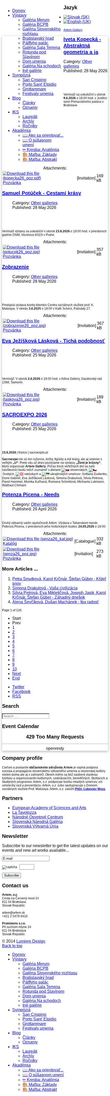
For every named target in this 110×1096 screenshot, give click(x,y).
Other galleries (77, 63)
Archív (28, 121)
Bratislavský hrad (38, 38)
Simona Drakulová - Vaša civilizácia (45, 588)
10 (14, 669)
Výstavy (19, 15)
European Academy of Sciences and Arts (49, 808)
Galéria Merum (36, 20)
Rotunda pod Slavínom (34, 54)
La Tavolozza (24, 812)
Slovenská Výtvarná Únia (35, 826)
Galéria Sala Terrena (41, 47)
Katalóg (10, 543)
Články (29, 103)
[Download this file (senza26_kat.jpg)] (38, 539)
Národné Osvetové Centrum (37, 817)
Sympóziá (21, 75)
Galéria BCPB (35, 24)
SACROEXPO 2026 (24, 414)
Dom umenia (34, 61)
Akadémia (21, 130)
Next (16, 673)
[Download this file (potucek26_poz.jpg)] (39, 252)
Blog (16, 98)
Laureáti (30, 116)
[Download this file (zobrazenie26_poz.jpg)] (39, 325)
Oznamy (30, 107)
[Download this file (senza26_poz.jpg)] (38, 554)
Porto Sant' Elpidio (39, 84)
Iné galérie (32, 70)
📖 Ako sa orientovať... (43, 135)
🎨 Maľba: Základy (40, 154)
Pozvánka (12, 183)
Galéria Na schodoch (42, 66)
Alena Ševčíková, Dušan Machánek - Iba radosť (55, 602)
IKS (15, 112)
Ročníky (30, 126)
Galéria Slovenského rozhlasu (50, 973)
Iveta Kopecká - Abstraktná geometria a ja (82, 45)
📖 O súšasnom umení (43, 1075)
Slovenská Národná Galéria (37, 821)
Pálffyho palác (35, 43)
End (16, 678)
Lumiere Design (30, 941)
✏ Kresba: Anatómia (41, 149)
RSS (16, 696)
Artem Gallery (72, 30)
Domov (18, 10)
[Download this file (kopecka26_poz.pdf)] (39, 178)
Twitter (18, 687)
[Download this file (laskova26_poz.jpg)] (39, 399)
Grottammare (34, 89)
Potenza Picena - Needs (30, 494)
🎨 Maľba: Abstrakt (40, 159)
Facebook (21, 691)
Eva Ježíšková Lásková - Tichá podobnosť (53, 341)
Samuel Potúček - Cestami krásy (41, 193)
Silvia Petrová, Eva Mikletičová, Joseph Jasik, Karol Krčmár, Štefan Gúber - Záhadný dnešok (59, 595)
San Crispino (34, 80)
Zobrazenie (15, 267)
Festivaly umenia (38, 93)
